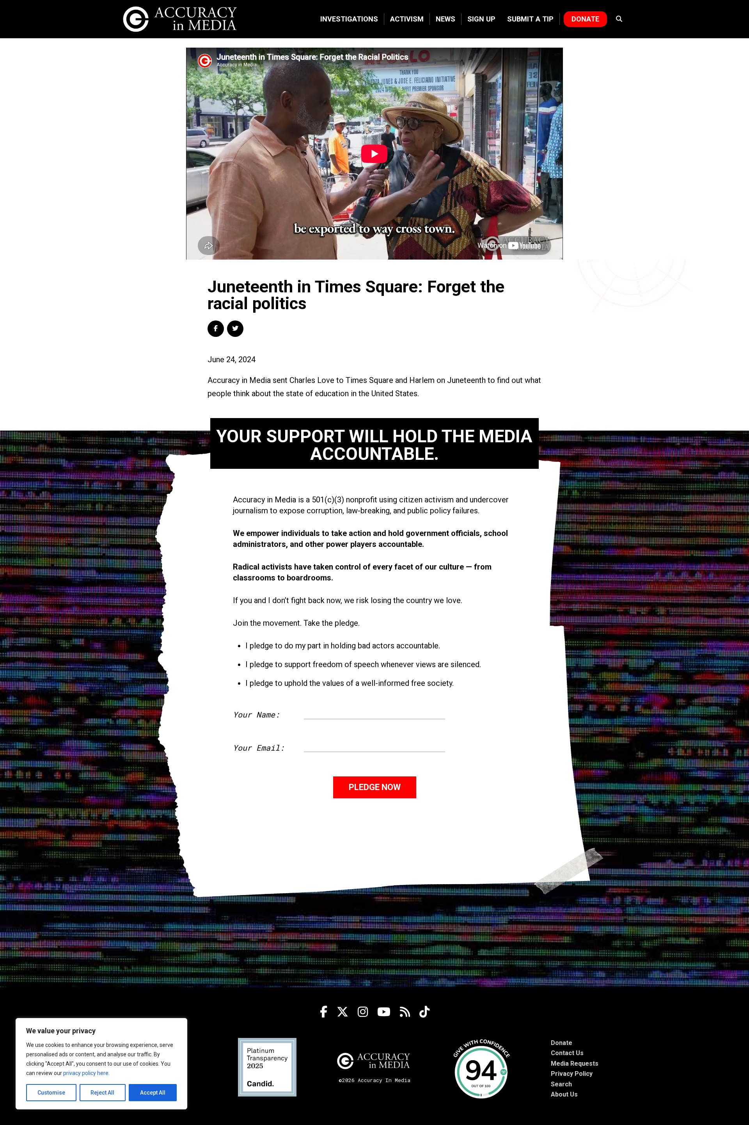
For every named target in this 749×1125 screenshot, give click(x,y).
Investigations (349, 19)
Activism (407, 19)
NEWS (445, 19)
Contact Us (567, 1053)
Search (561, 1084)
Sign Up (481, 19)
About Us (564, 1094)
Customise (51, 1092)
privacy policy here (85, 1073)
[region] (101, 1063)
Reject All (102, 1092)
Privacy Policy (572, 1073)
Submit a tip (530, 19)
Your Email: (258, 747)
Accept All (152, 1092)
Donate (585, 19)
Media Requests (574, 1063)
